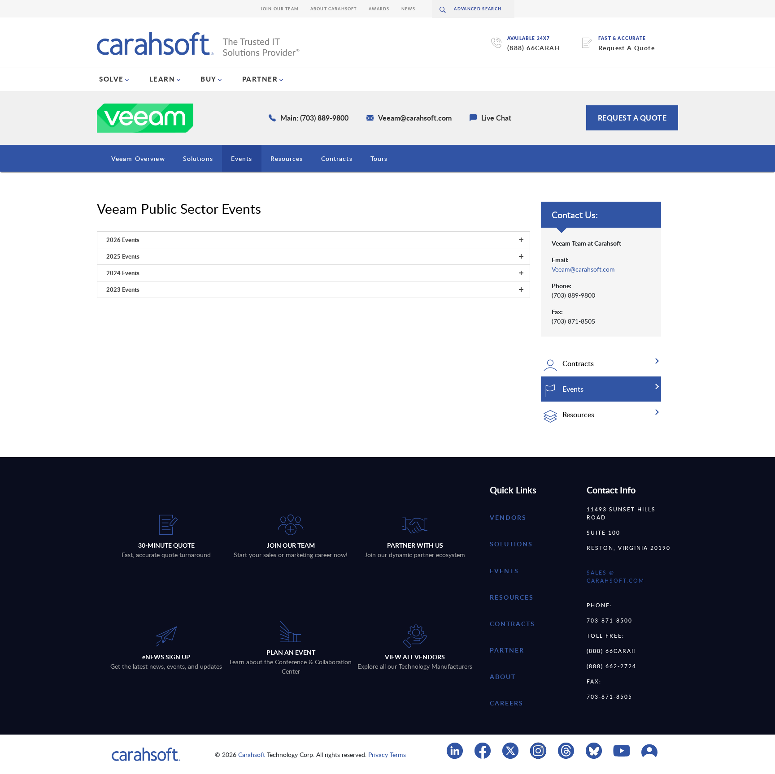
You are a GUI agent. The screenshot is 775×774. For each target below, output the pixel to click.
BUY (208, 79)
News (408, 9)
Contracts (337, 158)
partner (507, 650)
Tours (379, 158)
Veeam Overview (138, 158)
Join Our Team (280, 9)
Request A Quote (626, 47)
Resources (286, 158)
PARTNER (260, 79)
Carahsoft (251, 754)
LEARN (162, 79)
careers (506, 703)
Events (242, 158)
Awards (379, 9)
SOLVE (111, 79)
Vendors (508, 517)
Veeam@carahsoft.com (583, 269)
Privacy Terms (387, 754)
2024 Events (122, 273)
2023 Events (122, 289)
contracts (512, 623)
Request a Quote (632, 117)
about (503, 676)
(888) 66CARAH (533, 47)
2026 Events (122, 240)
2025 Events (122, 256)
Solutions (198, 158)
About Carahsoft (333, 9)
